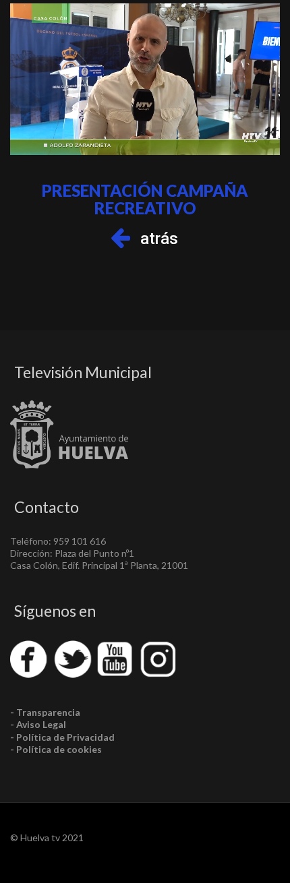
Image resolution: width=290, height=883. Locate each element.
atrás (159, 238)
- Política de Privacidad (62, 737)
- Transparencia (45, 712)
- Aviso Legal (38, 724)
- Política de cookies (56, 749)
